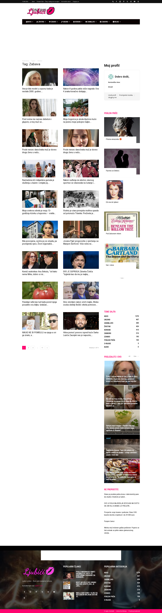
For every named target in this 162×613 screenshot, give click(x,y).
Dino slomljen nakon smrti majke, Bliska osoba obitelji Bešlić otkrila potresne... (80, 303)
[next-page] (47, 348)
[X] (127, 1)
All (129, 356)
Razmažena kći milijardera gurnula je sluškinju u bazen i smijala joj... (38, 181)
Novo (29, 22)
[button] (113, 1)
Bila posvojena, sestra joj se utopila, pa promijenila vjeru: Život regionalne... (39, 242)
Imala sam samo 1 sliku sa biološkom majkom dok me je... (87, 594)
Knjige (116, 22)
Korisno (78, 22)
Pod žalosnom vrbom (113, 233)
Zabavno (104, 22)
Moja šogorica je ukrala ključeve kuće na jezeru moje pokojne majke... (79, 120)
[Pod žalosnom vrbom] (122, 224)
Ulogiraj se (76, 1)
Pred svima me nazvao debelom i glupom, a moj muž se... (37, 120)
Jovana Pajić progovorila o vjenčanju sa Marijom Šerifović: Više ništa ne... (80, 242)
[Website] (131, 1)
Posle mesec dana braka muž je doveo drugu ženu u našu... (39, 151)
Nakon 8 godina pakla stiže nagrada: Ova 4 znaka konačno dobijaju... (81, 90)
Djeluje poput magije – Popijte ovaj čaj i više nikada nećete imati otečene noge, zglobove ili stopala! (120, 428)
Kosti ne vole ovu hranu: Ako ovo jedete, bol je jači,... (86, 584)
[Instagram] (120, 1)
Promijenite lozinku (126, 95)
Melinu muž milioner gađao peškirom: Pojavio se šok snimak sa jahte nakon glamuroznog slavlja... (121, 530)
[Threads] (138, 1)
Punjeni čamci (109, 521)
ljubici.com (39, 586)
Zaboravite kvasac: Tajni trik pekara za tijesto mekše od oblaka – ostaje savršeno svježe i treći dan (121, 452)
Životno (41, 22)
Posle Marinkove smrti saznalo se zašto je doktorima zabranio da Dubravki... (85, 574)
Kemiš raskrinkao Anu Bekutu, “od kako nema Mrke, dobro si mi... (39, 273)
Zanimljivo (91, 22)
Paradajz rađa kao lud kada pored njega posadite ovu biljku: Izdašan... (39, 303)
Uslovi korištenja (121, 611)
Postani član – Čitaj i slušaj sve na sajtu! (48, 1)
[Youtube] (134, 1)
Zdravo (53, 22)
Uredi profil (112, 95)
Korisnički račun (66, 1)
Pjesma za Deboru (112, 171)
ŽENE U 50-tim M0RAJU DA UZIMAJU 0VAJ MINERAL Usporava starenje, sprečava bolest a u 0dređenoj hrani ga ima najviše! (122, 378)
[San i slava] (122, 256)
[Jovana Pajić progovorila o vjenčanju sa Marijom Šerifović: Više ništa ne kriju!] (81, 229)
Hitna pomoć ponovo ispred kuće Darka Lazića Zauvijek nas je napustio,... (80, 334)
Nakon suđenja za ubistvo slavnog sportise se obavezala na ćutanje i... (79, 181)
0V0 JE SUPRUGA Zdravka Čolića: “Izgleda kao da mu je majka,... (78, 273)
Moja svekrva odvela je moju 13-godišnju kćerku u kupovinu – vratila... (39, 212)
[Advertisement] (100, 11)
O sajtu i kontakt (109, 611)
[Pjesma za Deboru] (122, 161)
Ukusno (65, 22)
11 (42, 348)
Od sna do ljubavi (112, 202)
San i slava (110, 265)
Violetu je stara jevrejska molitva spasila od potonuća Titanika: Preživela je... (81, 212)
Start (33, 1)
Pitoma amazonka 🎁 (114, 139)
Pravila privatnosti (134, 611)
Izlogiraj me (112, 97)
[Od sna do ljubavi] (122, 193)
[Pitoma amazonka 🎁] (122, 130)
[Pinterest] (123, 1)
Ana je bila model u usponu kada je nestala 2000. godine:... (37, 90)
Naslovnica (25, 61)
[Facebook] (116, 1)
